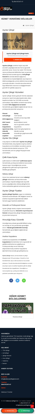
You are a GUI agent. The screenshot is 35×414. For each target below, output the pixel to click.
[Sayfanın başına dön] (32, 406)
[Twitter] (17, 280)
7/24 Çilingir (5, 350)
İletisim (4, 363)
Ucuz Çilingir (6, 358)
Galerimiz (5, 361)
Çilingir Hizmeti (6, 355)
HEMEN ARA (18, 60)
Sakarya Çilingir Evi (12, 401)
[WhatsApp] (24, 280)
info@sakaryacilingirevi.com (10, 379)
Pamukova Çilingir (17, 316)
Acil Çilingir (5, 353)
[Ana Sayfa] (23, 25)
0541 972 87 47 (18, 2)
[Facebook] (11, 280)
